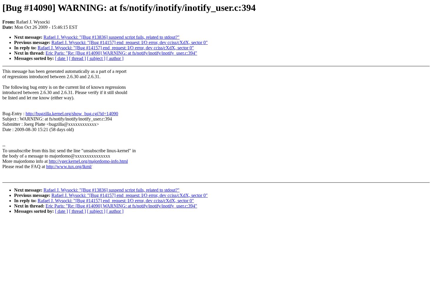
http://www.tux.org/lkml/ (69, 166)
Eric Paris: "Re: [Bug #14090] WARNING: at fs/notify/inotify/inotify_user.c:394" (121, 53)
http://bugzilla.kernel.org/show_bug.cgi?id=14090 (72, 113)
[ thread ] (77, 58)
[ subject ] (96, 58)
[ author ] (114, 58)
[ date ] (61, 58)
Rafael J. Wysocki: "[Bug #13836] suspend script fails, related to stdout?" (111, 37)
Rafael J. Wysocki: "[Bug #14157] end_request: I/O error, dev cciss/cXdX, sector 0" (129, 42)
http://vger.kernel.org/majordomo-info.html (88, 161)
